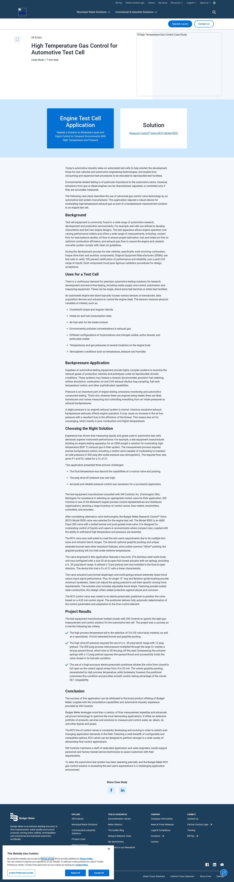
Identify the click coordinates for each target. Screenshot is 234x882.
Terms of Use (205, 876)
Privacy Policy (86, 858)
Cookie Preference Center (21, 873)
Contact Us (192, 818)
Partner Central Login (197, 824)
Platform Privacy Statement (182, 876)
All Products (78, 818)
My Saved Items (116, 841)
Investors (155, 836)
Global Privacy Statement (154, 876)
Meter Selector (115, 824)
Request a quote (180, 23)
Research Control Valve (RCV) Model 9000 (153, 133)
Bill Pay (190, 836)
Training (191, 830)
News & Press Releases (162, 824)
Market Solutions (80, 845)
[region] (58, 862)
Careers (155, 841)
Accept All (99, 873)
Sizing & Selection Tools (119, 836)
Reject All (75, 873)
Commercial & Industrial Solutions (134, 12)
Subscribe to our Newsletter (121, 847)
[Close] (108, 848)
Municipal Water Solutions (91, 12)
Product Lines (78, 839)
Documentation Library (119, 818)
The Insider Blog (116, 830)
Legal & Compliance (160, 830)
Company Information (162, 818)
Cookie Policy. (81, 865)
